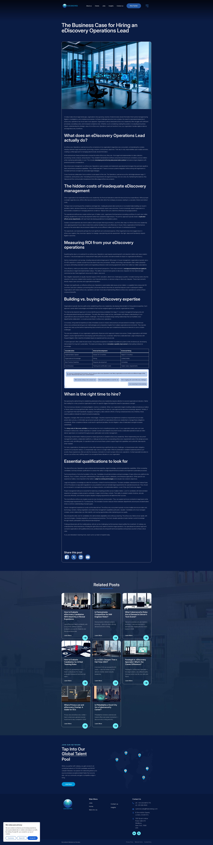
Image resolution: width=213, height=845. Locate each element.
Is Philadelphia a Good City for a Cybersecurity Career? (106, 707)
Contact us (120, 6)
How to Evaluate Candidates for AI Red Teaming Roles (73, 662)
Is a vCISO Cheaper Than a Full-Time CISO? (106, 661)
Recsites (77, 842)
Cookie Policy (147, 842)
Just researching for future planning (137, 384)
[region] (21, 832)
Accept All (32, 838)
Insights (111, 6)
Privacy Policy (129, 842)
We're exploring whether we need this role (108, 379)
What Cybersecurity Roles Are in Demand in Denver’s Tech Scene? (136, 614)
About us (89, 6)
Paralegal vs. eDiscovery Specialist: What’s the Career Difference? (135, 662)
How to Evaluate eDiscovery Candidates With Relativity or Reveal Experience (74, 615)
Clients (97, 6)
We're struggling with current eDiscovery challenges (133, 379)
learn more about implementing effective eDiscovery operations (116, 290)
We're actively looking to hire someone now (85, 379)
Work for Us (93, 810)
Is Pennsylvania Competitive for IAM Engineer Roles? (103, 614)
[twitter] (139, 833)
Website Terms (139, 842)
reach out (90, 535)
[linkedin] (134, 833)
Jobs (103, 6)
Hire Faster (134, 6)
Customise (11, 838)
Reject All (22, 838)
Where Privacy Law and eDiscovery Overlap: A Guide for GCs (74, 707)
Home (91, 806)
